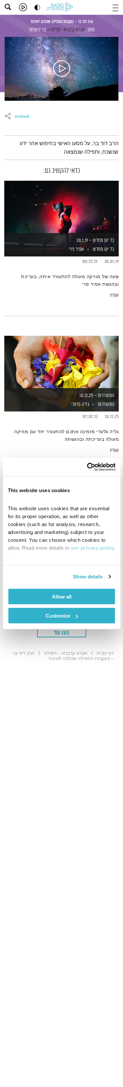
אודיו (114, 295)
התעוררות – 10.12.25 (96, 395)
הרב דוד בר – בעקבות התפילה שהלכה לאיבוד (62, 21)
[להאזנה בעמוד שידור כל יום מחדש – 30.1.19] (61, 207)
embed (22, 116)
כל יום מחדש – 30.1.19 (95, 240)
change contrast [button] (37, 7)
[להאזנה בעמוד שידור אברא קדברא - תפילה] (61, 68)
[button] (115, 7)
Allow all (62, 596)
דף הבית (105, 653)
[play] (23, 7)
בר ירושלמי (37, 30)
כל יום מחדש (103, 249)
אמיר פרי (76, 249)
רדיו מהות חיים (61, 8)
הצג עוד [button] (61, 633)
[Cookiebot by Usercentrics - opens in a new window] (87, 467)
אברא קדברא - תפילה (68, 30)
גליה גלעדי (80, 404)
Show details (88, 576)
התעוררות (106, 404)
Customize (58, 616)
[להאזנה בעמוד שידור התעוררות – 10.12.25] (61, 362)
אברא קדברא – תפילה (65, 653)
